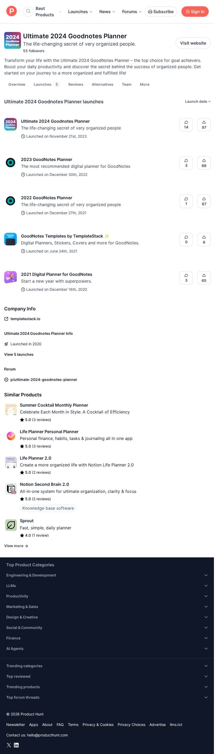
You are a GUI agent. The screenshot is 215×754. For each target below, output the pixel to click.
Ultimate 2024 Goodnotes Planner (55, 121)
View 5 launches (19, 354)
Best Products (45, 11)
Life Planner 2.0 (35, 458)
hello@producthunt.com (47, 735)
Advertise (157, 724)
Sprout (27, 520)
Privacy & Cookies (98, 724)
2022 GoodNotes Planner (46, 197)
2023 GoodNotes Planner (46, 159)
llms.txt (176, 724)
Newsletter (15, 724)
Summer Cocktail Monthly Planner (54, 405)
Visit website (193, 43)
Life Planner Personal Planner (49, 431)
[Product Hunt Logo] (11, 11)
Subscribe (163, 11)
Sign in (198, 11)
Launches (78, 11)
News (105, 11)
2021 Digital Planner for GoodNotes (56, 274)
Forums (129, 11)
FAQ (60, 724)
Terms (73, 724)
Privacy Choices (131, 724)
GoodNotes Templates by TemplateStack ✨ (65, 236)
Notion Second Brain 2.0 (44, 484)
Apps (33, 724)
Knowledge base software (48, 508)
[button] (145, 84)
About (47, 724)
